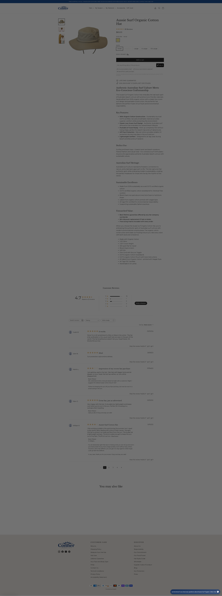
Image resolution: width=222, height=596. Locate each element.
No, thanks (94, 314)
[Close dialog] (142, 274)
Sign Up (94, 308)
